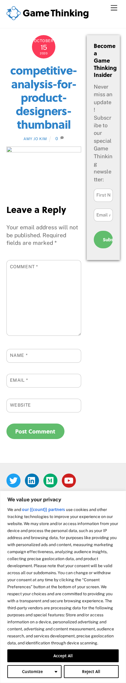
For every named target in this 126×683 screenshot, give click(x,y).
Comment (24, 266)
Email (19, 380)
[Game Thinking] (47, 17)
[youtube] (70, 480)
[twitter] (14, 480)
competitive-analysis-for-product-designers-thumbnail (43, 97)
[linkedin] (33, 480)
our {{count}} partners (43, 509)
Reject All (91, 671)
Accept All (63, 656)
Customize (32, 671)
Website (20, 404)
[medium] (51, 480)
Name (19, 355)
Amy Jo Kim (35, 139)
